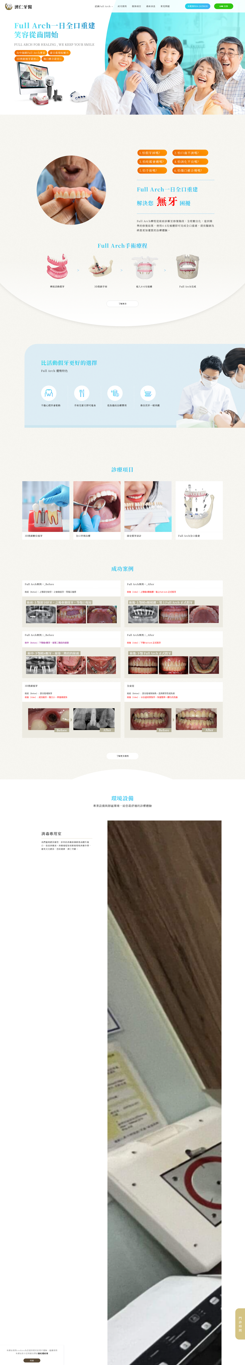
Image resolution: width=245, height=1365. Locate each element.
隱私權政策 (43, 1353)
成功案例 (122, 6)
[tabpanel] (122, 57)
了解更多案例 (122, 756)
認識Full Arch (103, 6)
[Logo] (18, 6)
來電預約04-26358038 (198, 6)
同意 (32, 1360)
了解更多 (122, 303)
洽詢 (226, 6)
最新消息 (150, 6)
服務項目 (136, 6)
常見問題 (165, 6)
